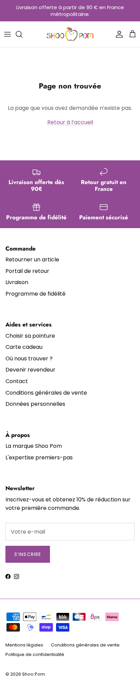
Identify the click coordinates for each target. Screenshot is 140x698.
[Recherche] (22, 34)
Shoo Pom (33, 674)
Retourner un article (32, 259)
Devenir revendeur (30, 370)
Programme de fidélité (35, 294)
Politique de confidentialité (34, 654)
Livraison (16, 282)
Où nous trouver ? (29, 358)
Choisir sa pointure (30, 336)
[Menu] (7, 34)
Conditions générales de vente (46, 393)
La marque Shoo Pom (33, 446)
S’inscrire (27, 554)
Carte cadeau (23, 347)
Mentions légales (24, 645)
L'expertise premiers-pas (39, 457)
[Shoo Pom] (70, 34)
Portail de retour (27, 271)
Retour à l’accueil (70, 122)
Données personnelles (35, 404)
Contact (16, 381)
